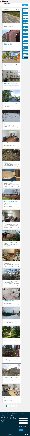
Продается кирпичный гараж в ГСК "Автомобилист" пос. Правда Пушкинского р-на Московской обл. (9, 44)
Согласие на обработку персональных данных (13, 418)
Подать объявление (25, 5)
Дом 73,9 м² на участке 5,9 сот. (9, 338)
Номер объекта (25, 37)
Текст (20, 421)
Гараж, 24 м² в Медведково (8, 64)
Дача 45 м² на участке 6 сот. (8, 242)
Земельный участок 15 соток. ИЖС (9, 123)
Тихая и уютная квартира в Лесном (8, 223)
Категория (24, 8)
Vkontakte (25, 434)
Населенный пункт (25, 15)
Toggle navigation (1, 3)
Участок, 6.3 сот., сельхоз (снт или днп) (9, 162)
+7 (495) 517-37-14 (3, 420)
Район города (24, 18)
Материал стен (25, 54)
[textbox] (25, 11)
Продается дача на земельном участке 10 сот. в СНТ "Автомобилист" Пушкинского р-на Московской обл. (9, 202)
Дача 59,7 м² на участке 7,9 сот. (9, 319)
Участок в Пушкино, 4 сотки (8, 281)
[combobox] (25, 10)
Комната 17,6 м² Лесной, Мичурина (8, 103)
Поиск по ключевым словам (25, 41)
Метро (23, 23)
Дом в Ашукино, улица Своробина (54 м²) (8, 377)
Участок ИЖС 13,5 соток (8, 23)
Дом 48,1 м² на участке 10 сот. (9, 358)
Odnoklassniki (27, 434)
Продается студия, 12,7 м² (8, 181)
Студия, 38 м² (6, 397)
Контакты (12, 415)
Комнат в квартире (24, 48)
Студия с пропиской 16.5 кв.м (9, 300)
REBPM (9, 434)
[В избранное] (17, 27)
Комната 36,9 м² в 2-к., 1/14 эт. (9, 142)
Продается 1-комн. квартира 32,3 (9, 262)
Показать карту (6, 9)
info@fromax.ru (3, 422)
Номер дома (24, 27)
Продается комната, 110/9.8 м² (9, 83)
